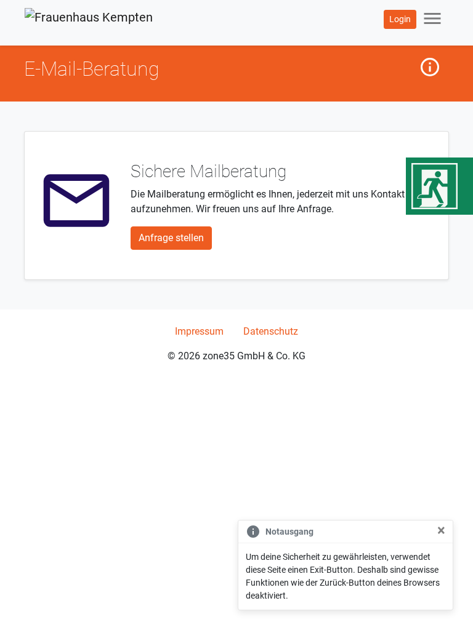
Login (400, 19)
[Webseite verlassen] (439, 186)
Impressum (199, 331)
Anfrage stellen (171, 238)
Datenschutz (270, 331)
